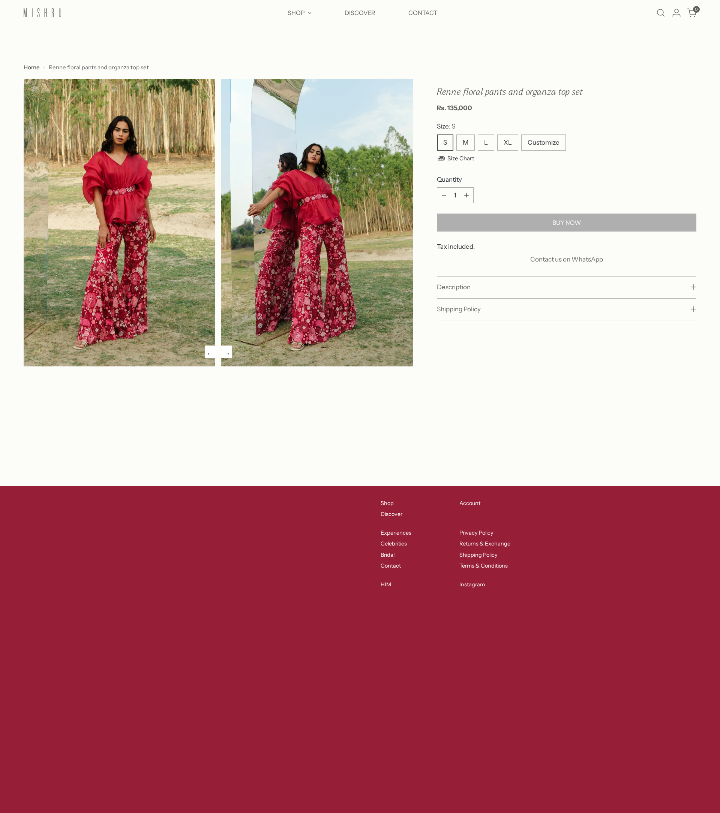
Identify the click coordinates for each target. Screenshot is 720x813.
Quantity (449, 179)
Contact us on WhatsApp (566, 259)
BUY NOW (566, 222)
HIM (386, 584)
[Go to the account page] (676, 12)
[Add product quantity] (466, 195)
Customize (544, 142)
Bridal (387, 554)
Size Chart (460, 158)
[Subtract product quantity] (444, 195)
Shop (387, 503)
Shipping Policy (478, 554)
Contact (391, 565)
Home (32, 67)
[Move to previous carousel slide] (672, 424)
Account (469, 503)
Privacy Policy (476, 532)
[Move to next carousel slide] (690, 424)
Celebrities (394, 543)
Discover (391, 514)
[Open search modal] (660, 12)
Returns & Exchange (484, 543)
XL (508, 142)
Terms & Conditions (483, 565)
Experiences (396, 532)
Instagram (472, 584)
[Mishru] (42, 13)
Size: (446, 126)
